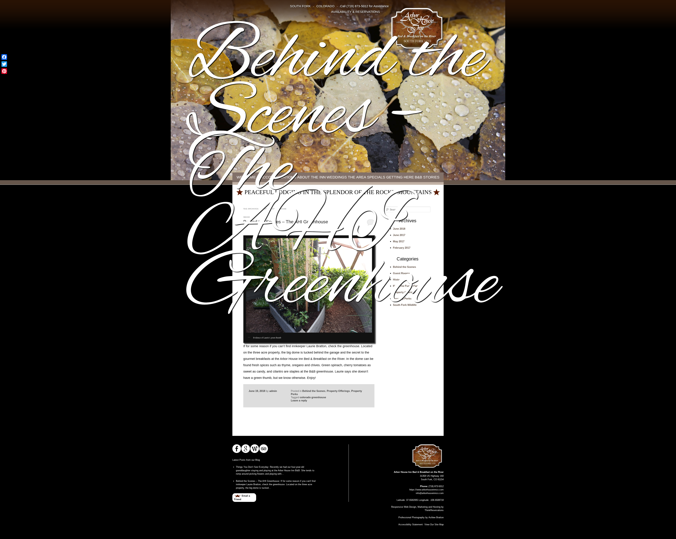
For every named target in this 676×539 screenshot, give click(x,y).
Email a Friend (242, 497)
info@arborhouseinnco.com (430, 493)
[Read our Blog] (254, 448)
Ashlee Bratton (436, 517)
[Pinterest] (4, 71)
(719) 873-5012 (357, 6)
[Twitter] (4, 64)
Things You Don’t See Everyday (252, 467)
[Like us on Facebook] (236, 448)
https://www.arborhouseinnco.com (426, 489)
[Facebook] (4, 57)
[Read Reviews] (263, 448)
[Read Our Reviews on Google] (245, 448)
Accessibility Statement (410, 524)
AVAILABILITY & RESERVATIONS (355, 12)
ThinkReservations (434, 510)
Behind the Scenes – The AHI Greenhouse (257, 481)
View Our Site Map (434, 524)
